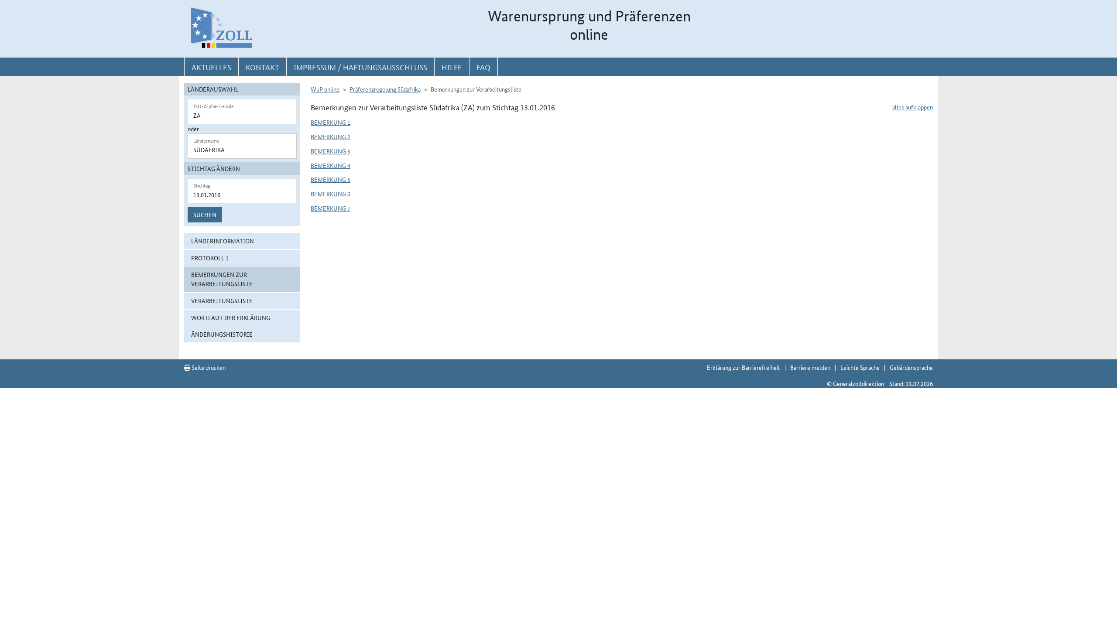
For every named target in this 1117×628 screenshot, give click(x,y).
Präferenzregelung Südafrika (385, 89)
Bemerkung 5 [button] (330, 179)
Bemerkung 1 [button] (330, 122)
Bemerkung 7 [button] (330, 208)
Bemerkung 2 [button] (330, 136)
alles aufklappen (912, 106)
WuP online (325, 89)
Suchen (204, 214)
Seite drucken (208, 367)
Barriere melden (810, 367)
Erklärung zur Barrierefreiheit (743, 367)
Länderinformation (222, 240)
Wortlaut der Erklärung (230, 317)
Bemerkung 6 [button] (330, 193)
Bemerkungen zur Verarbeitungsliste (222, 279)
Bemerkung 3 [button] (330, 151)
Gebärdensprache (911, 367)
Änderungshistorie (222, 334)
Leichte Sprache (860, 367)
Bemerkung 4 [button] (330, 165)
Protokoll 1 (210, 257)
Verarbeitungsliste (222, 300)
